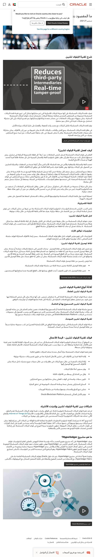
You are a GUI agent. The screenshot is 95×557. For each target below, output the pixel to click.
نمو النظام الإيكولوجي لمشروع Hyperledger (78, 464)
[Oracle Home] (78, 4)
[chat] (88, 552)
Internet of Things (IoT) (19, 413)
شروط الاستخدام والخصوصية (68, 538)
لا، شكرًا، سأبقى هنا (37, 23)
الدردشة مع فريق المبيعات (73, 552)
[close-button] (36, 552)
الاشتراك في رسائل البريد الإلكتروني (81, 542)
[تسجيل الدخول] (9, 4)
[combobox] (42, 4)
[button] (90, 4)
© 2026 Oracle (87, 538)
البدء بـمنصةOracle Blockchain (81, 524)
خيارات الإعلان (38, 538)
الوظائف (28, 538)
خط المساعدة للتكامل (62, 542)
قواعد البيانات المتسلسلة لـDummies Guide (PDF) (75, 277)
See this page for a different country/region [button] (53, 29)
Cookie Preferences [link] (51, 538)
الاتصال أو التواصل (47, 552)
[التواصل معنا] (4, 4)
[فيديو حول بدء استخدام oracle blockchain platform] (47, 494)
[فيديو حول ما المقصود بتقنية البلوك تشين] (47, 85)
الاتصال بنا (51, 542)
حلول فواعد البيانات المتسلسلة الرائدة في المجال (76, 141)
